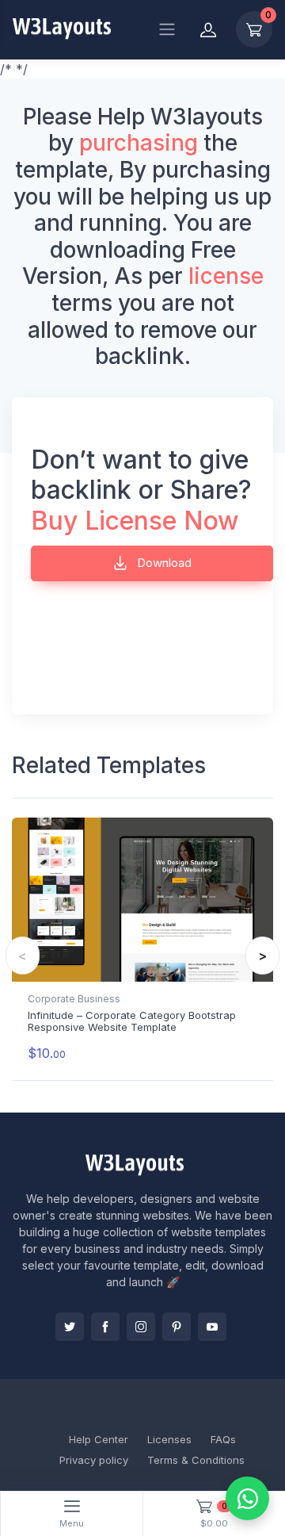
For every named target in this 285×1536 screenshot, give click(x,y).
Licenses (169, 1439)
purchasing (138, 142)
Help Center (98, 1439)
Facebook (105, 1326)
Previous (23, 956)
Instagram (141, 1326)
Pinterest (176, 1326)
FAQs (223, 1439)
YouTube (212, 1326)
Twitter (69, 1326)
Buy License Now (135, 520)
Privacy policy (93, 1460)
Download (163, 562)
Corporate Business (74, 999)
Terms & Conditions (196, 1460)
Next (262, 956)
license (226, 275)
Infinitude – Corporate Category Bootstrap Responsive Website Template (132, 1021)
